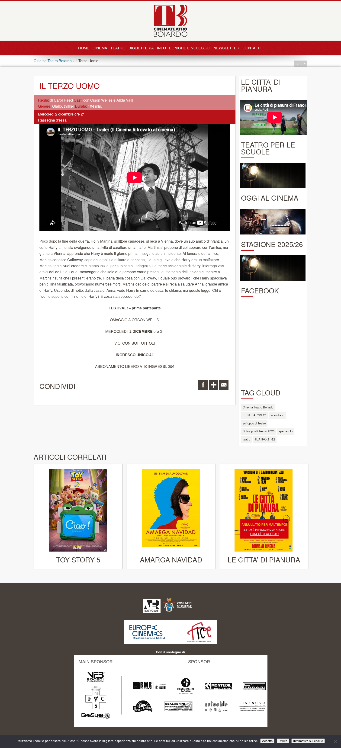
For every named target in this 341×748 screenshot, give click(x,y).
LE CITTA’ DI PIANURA (264, 559)
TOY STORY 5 (78, 559)
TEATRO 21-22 (264, 439)
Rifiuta (283, 741)
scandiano (277, 415)
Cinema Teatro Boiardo (53, 60)
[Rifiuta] (335, 741)
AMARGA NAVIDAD (171, 559)
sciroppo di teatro (254, 423)
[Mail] (223, 385)
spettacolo (286, 431)
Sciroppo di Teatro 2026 (258, 431)
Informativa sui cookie (308, 741)
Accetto (267, 741)
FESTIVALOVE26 (254, 415)
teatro (246, 439)
